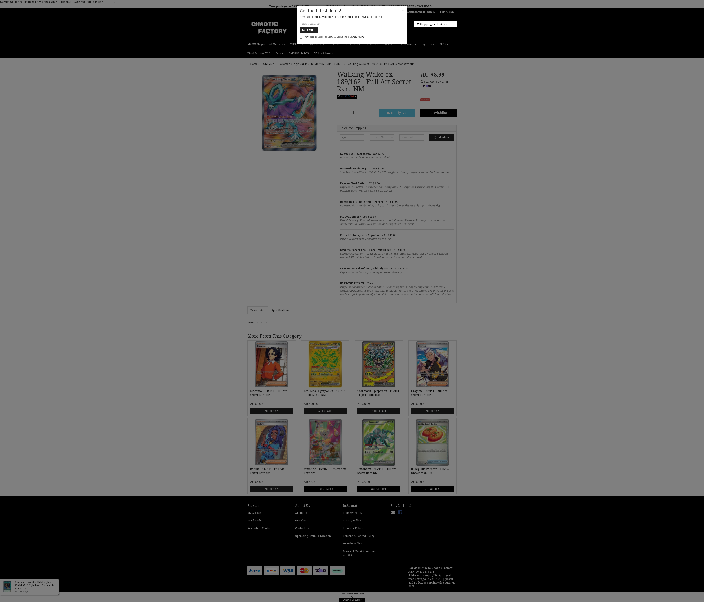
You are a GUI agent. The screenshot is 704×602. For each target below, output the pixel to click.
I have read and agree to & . (334, 37)
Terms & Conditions (337, 37)
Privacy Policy (356, 37)
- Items (434, 24)
